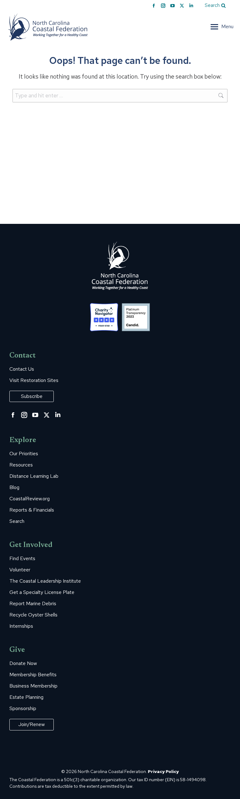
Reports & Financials (31, 510)
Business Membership (33, 686)
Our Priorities (23, 454)
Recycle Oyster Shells (33, 615)
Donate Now (23, 663)
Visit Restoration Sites (33, 380)
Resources (21, 465)
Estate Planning (26, 697)
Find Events (22, 558)
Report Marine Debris (32, 604)
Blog (14, 487)
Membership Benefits (33, 675)
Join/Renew (31, 724)
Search (16, 521)
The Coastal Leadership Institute (45, 581)
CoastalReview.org (29, 499)
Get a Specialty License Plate (41, 592)
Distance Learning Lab (33, 476)
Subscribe (31, 396)
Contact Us (21, 369)
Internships (21, 626)
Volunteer (19, 570)
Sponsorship (22, 708)
